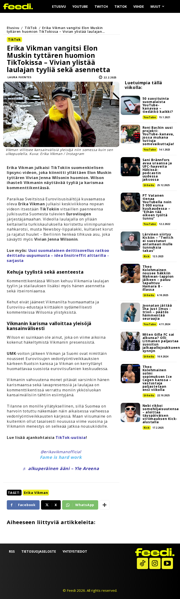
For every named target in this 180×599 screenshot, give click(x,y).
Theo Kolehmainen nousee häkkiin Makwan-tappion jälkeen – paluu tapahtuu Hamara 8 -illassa (158, 278)
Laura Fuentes (20, 77)
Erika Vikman (36, 492)
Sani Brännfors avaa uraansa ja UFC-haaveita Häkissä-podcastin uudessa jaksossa (157, 170)
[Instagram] (155, 563)
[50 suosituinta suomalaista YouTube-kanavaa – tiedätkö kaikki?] (130, 105)
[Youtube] (167, 563)
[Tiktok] (142, 563)
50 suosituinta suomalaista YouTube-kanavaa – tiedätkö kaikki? (157, 105)
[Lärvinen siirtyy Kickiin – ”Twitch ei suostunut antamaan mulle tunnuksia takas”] (130, 241)
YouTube (150, 117)
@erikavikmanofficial (61, 451)
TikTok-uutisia (71, 437)
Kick (147, 256)
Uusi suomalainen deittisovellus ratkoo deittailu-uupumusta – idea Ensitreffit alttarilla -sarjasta (58, 255)
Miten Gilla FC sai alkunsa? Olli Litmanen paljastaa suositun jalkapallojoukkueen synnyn (161, 342)
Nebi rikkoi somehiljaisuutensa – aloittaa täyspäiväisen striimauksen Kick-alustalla (160, 413)
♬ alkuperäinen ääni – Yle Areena (60, 468)
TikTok (31, 28)
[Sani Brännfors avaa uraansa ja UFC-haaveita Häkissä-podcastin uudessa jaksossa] (130, 166)
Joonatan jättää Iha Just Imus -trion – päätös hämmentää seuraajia (157, 312)
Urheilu (149, 185)
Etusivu (13, 28)
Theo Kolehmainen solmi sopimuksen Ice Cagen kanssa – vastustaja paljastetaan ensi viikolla (157, 378)
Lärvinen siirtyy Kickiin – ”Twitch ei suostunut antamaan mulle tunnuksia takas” (157, 242)
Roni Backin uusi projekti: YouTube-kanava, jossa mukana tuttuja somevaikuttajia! (158, 135)
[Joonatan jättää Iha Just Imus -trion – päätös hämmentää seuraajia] (130, 312)
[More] (104, 505)
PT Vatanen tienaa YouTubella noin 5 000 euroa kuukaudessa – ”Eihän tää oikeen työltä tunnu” (157, 206)
